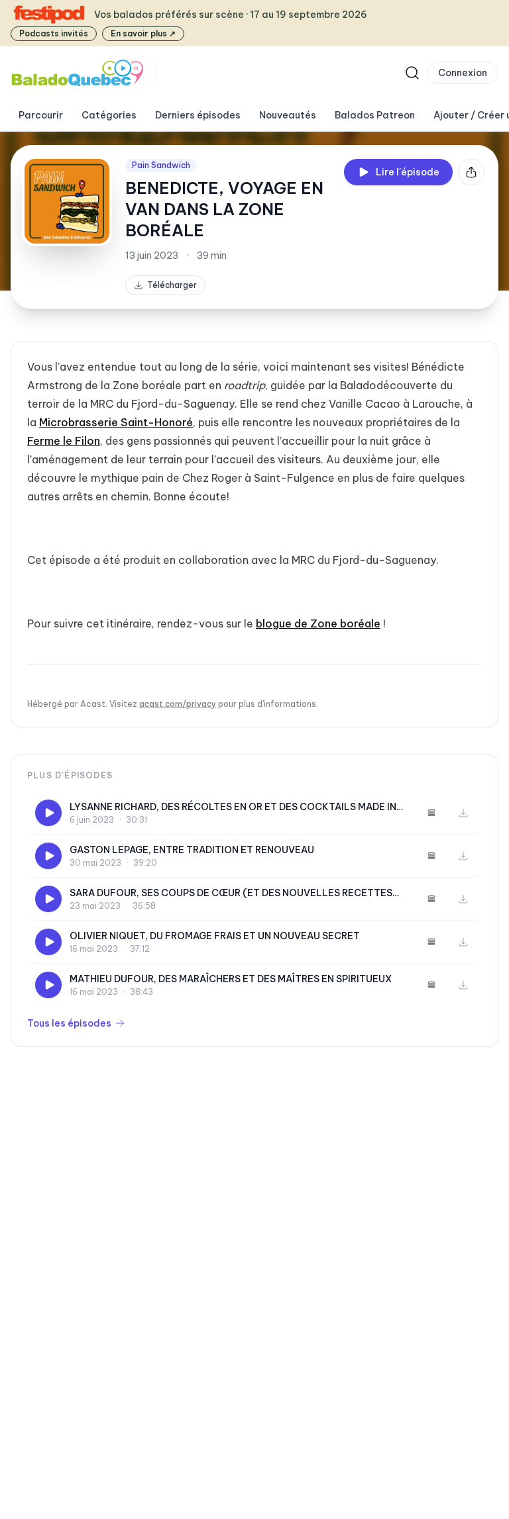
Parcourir (41, 115)
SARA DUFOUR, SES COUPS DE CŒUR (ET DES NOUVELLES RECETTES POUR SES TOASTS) (231, 893)
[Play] (48, 813)
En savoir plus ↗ (143, 33)
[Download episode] (463, 812)
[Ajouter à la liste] (431, 812)
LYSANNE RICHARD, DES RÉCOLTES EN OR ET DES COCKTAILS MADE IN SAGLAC (233, 807)
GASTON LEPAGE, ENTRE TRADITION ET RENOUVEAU (192, 850)
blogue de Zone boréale (318, 623)
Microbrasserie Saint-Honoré (116, 422)
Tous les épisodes (69, 1023)
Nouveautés (287, 115)
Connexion (462, 73)
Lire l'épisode (407, 172)
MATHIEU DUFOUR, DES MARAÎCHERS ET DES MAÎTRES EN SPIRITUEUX (231, 979)
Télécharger (172, 285)
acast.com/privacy (177, 704)
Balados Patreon (375, 115)
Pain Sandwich (161, 165)
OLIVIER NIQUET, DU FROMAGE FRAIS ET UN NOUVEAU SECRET (215, 936)
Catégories (109, 115)
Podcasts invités (53, 33)
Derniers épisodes (198, 115)
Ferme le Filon (63, 440)
